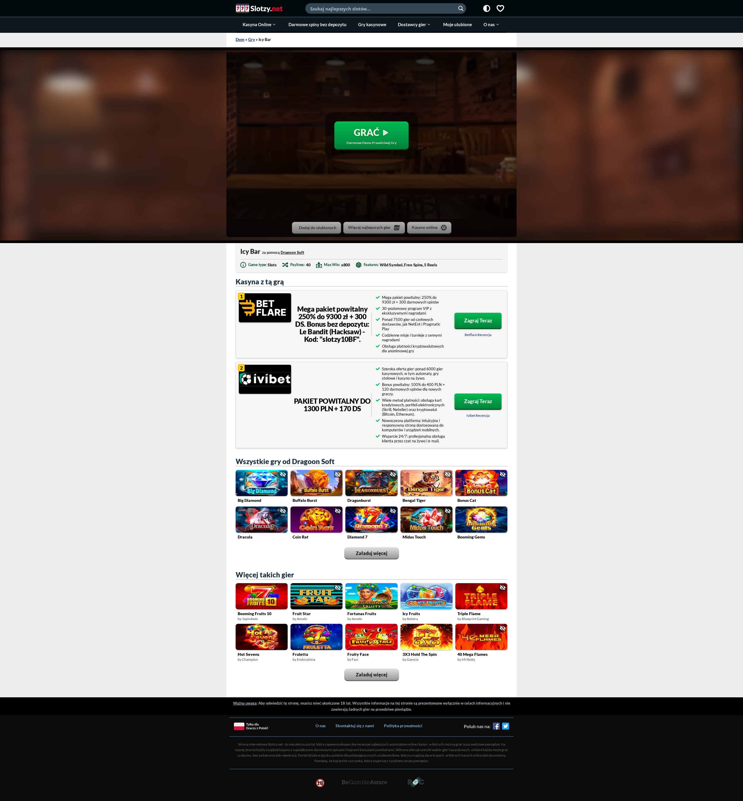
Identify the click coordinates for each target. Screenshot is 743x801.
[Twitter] (505, 728)
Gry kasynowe (372, 24)
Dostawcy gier (412, 24)
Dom (240, 39)
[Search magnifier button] (460, 8)
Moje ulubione (457, 24)
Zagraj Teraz (478, 320)
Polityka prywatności (403, 725)
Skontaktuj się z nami (355, 725)
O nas (489, 24)
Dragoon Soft (292, 252)
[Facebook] (496, 728)
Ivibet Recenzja (478, 415)
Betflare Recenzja (478, 335)
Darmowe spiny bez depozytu (317, 24)
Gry (251, 39)
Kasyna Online (257, 24)
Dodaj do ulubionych (317, 227)
